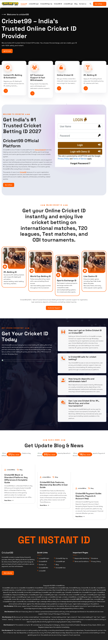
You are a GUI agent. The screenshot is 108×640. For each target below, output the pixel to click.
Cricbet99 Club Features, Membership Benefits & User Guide (54, 485)
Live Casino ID (90, 276)
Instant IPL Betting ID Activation (13, 76)
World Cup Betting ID (40, 276)
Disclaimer (94, 558)
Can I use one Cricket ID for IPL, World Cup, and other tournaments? (84, 403)
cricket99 (42, 571)
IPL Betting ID (90, 75)
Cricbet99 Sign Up (46, 4)
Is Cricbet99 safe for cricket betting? (82, 358)
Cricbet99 (24, 4)
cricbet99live (11, 470)
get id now (7, 51)
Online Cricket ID (65, 75)
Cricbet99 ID (58, 4)
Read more (7, 500)
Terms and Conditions (82, 561)
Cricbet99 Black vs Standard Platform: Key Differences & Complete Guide (16, 479)
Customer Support (54, 308)
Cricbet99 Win (43, 568)
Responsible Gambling (82, 558)
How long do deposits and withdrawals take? (81, 380)
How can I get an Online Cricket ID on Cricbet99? (85, 331)
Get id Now (99, 4)
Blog (75, 4)
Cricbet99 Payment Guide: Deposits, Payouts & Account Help (89, 496)
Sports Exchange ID (66, 280)
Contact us (82, 4)
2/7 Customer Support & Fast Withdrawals (37, 77)
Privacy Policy (96, 561)
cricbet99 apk (68, 4)
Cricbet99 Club (60, 568)
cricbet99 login (34, 4)
